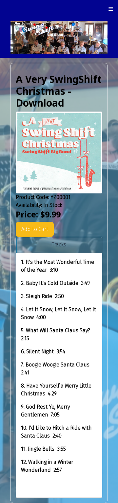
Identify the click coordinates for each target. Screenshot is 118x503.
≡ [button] (111, 9)
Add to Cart (34, 229)
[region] (59, 245)
